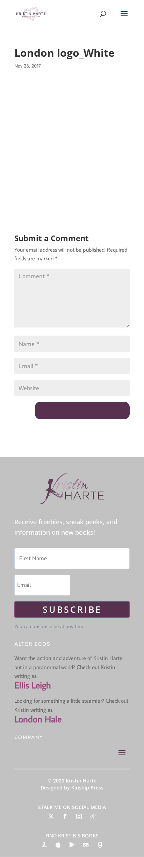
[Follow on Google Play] (72, 844)
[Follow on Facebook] (65, 816)
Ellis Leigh (32, 685)
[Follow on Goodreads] (100, 844)
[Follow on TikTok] (93, 816)
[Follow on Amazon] (44, 844)
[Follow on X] (51, 816)
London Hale (38, 719)
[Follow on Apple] (58, 844)
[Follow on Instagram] (79, 816)
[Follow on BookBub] (86, 844)
